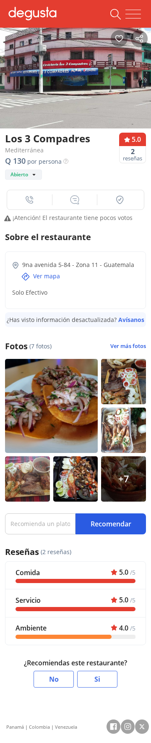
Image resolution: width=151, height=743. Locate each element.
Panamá (15, 727)
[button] (29, 199)
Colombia (39, 727)
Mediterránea (24, 150)
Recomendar (111, 523)
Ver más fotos (128, 346)
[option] (75, 76)
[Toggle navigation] (133, 14)
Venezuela (66, 727)
